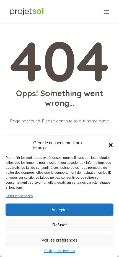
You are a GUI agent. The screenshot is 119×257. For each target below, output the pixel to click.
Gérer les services (19, 196)
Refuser (59, 225)
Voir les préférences (59, 240)
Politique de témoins (59, 251)
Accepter (59, 209)
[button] (110, 145)
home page (98, 121)
